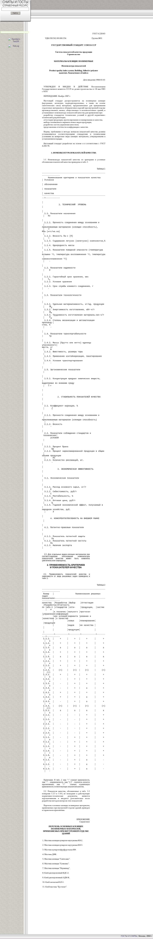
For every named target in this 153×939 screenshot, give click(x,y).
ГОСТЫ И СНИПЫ (129, 936)
